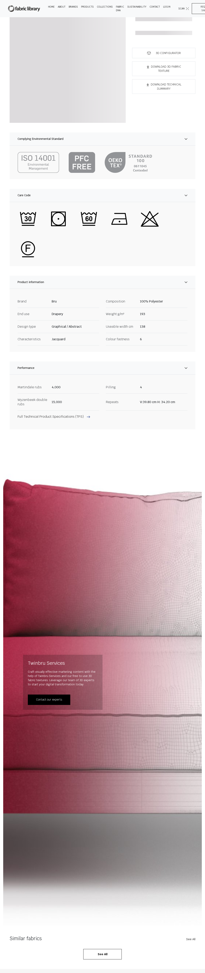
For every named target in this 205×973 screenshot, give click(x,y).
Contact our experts (49, 699)
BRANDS (73, 6)
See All (190, 939)
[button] (163, 53)
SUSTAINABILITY (136, 6)
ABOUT (61, 6)
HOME (51, 6)
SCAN (181, 8)
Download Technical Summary (166, 86)
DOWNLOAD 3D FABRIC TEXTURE (166, 69)
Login (166, 6)
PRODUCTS (87, 6)
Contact (155, 6)
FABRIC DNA (120, 8)
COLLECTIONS (105, 6)
